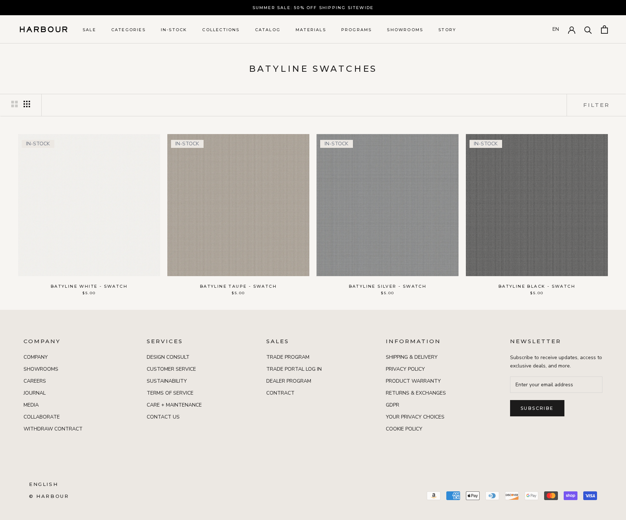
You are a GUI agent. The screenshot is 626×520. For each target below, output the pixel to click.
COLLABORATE (42, 416)
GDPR (392, 405)
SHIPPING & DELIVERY (412, 357)
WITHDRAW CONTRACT (53, 428)
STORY (447, 29)
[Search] (588, 29)
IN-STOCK (174, 29)
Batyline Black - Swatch (536, 286)
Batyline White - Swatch (89, 286)
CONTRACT (280, 393)
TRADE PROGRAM (287, 357)
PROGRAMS (356, 29)
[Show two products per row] (14, 104)
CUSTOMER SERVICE (171, 369)
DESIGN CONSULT (168, 357)
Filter (596, 104)
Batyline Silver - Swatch (388, 286)
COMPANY (36, 357)
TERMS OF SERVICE (170, 393)
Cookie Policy (404, 428)
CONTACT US (163, 416)
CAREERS (35, 381)
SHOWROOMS (405, 29)
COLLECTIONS (220, 29)
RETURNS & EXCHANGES (416, 393)
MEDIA (31, 405)
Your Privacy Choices (415, 416)
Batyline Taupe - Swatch (238, 286)
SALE (89, 29)
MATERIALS (311, 29)
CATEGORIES (128, 29)
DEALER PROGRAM (288, 381)
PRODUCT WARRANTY (413, 381)
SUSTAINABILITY (167, 381)
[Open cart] (604, 29)
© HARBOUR (49, 496)
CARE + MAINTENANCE (174, 405)
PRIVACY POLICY (405, 369)
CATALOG (267, 29)
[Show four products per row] (27, 104)
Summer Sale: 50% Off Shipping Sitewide (313, 7)
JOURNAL (35, 393)
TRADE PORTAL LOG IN (294, 369)
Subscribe (537, 408)
